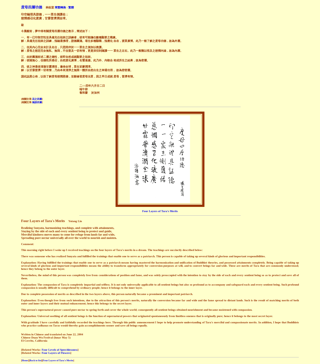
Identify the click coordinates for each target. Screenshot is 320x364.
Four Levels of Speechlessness (60, 349)
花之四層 (37, 99)
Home (25, 360)
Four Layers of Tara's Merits (160, 211)
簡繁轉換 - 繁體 (64, 7)
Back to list (35, 360)
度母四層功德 (31, 7)
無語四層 (37, 102)
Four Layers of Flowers (56, 352)
